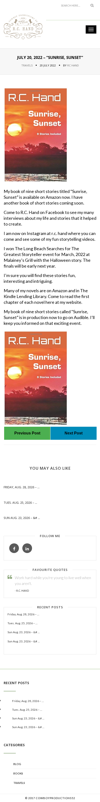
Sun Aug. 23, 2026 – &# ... (22, 518)
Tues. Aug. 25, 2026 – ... (20, 503)
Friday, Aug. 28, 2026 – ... (22, 487)
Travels (27, 65)
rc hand (73, 65)
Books (18, 773)
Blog (17, 764)
